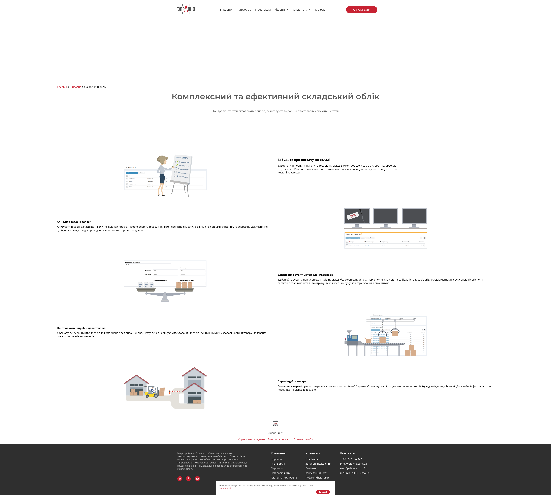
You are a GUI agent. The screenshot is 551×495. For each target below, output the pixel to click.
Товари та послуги (279, 439)
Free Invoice (312, 459)
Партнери (277, 468)
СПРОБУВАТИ (361, 9)
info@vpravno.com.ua (353, 463)
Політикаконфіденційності (316, 470)
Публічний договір (317, 477)
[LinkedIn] (179, 478)
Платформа (243, 9)
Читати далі (225, 488)
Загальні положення (318, 463)
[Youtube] (197, 478)
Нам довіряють (280, 473)
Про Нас (319, 9)
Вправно (226, 9)
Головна (62, 87)
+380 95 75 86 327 (351, 459)
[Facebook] (188, 478)
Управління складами (251, 439)
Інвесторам (263, 9)
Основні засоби (303, 439)
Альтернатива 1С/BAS (284, 477)
